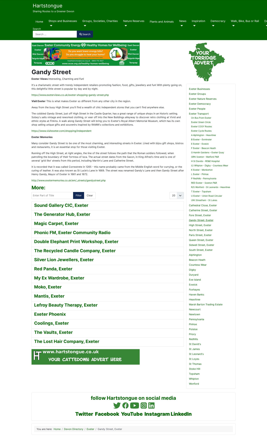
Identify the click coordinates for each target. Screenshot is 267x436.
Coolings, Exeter (51, 323)
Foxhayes (194, 289)
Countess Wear (198, 264)
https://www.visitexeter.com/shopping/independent (61, 130)
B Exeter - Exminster (201, 139)
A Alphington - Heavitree (203, 135)
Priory (192, 334)
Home (39, 21)
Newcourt (195, 309)
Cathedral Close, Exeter (203, 205)
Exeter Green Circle (201, 122)
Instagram (157, 414)
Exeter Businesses (199, 88)
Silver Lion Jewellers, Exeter (64, 259)
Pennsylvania (196, 319)
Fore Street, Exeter (200, 215)
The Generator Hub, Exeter (62, 214)
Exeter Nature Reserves (202, 98)
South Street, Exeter (201, 249)
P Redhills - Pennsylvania (203, 178)
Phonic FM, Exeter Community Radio (72, 232)
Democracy (218, 21)
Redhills (193, 339)
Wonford (194, 383)
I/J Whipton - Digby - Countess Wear (209, 165)
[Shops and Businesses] (50, 25)
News (182, 21)
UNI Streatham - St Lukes (204, 200)
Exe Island (195, 279)
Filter (79, 195)
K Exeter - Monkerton (202, 169)
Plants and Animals (162, 21)
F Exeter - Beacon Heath (203, 148)
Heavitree (194, 299)
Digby (192, 269)
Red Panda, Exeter (53, 268)
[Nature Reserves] (125, 25)
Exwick (193, 284)
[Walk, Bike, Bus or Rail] (233, 25)
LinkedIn (181, 414)
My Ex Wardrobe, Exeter (59, 278)
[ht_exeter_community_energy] (86, 54)
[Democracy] (212, 25)
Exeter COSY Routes (201, 126)
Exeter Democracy (200, 103)
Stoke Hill (194, 368)
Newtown (194, 314)
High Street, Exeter (200, 225)
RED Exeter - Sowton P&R (204, 182)
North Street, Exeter (201, 230)
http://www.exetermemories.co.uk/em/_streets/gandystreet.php (69, 180)
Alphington (195, 254)
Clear (90, 195)
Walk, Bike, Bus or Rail (245, 21)
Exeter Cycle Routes (201, 130)
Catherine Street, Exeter (203, 210)
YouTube (132, 414)
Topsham (194, 373)
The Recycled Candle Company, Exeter (75, 250)
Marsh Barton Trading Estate (205, 304)
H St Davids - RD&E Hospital (205, 161)
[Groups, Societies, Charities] (84, 25)
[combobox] (55, 34)
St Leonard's (196, 353)
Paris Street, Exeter (200, 235)
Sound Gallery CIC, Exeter (61, 205)
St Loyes (194, 358)
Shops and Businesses (63, 21)
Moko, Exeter (47, 287)
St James (194, 349)
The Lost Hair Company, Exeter (66, 341)
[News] (181, 25)
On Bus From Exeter (201, 117)
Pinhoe (193, 324)
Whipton (194, 378)
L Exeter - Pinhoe (199, 174)
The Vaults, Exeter (53, 332)
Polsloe (193, 329)
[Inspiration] (194, 25)
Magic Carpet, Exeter (56, 223)
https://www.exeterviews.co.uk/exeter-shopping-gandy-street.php (70, 94)
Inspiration (198, 21)
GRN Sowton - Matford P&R (205, 156)
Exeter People (197, 108)
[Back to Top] (262, 430)
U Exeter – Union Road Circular (206, 195)
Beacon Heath (197, 259)
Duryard (193, 274)
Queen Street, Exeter (201, 240)
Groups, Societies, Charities (100, 21)
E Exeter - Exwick (200, 143)
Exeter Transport (199, 113)
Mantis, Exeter (49, 296)
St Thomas (195, 363)
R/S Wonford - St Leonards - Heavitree (210, 187)
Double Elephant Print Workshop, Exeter (76, 241)
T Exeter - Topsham (201, 191)
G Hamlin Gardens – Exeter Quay (207, 152)
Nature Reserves (133, 21)
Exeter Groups (197, 93)
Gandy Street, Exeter (201, 220)
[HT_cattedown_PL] (86, 356)
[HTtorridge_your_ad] (205, 61)
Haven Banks (196, 294)
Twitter (84, 414)
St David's (195, 344)
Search (37, 28)
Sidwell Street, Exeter (201, 244)
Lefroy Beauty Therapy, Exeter (65, 305)
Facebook (107, 414)
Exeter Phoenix (50, 314)
